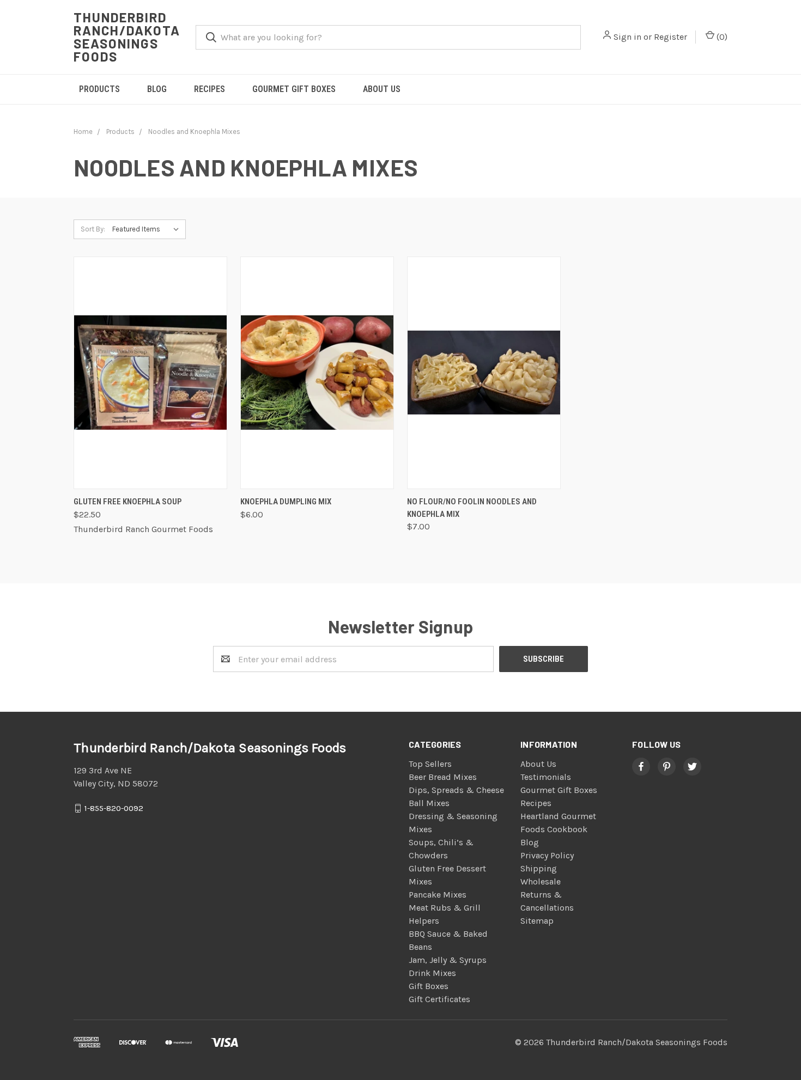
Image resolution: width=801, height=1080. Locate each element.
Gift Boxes (428, 986)
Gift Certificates (439, 999)
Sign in (627, 37)
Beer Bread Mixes (443, 777)
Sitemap (537, 921)
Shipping (538, 868)
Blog (157, 89)
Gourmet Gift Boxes (294, 89)
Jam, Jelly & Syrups (448, 960)
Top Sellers (430, 764)
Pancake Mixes (437, 894)
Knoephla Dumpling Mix (285, 502)
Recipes (209, 89)
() (720, 37)
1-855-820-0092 (113, 808)
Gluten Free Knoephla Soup (127, 502)
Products (99, 89)
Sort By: (93, 229)
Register (670, 37)
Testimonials (545, 777)
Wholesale (540, 881)
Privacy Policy (547, 855)
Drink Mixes (432, 973)
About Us (381, 89)
